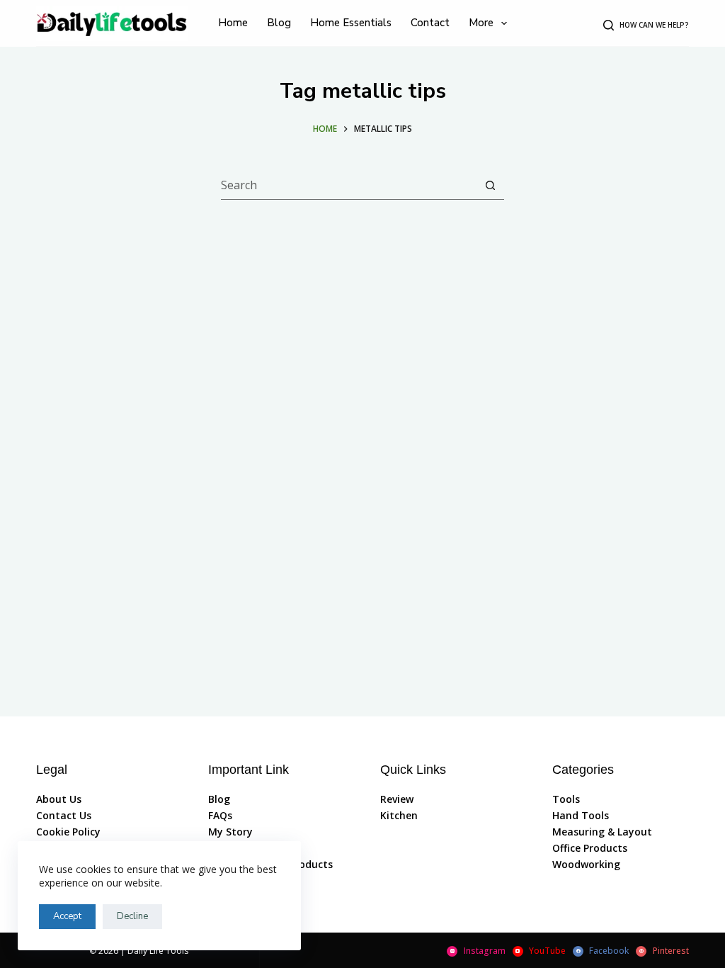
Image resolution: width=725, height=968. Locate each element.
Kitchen (399, 815)
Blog (219, 799)
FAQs (220, 815)
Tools (566, 799)
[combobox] (348, 185)
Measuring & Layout (602, 831)
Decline (132, 916)
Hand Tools (580, 815)
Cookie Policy (68, 831)
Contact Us (63, 815)
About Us (58, 799)
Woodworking (586, 864)
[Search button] (490, 185)
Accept (67, 916)
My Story (230, 831)
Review (396, 799)
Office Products (589, 848)
